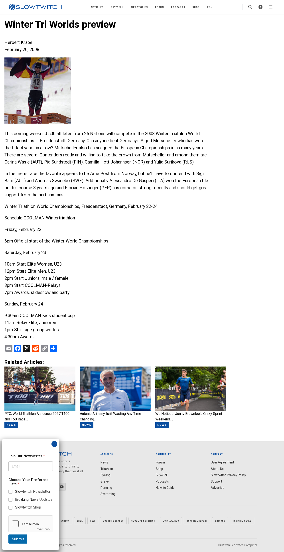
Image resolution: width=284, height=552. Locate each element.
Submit (18, 539)
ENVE (80, 520)
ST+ (209, 7)
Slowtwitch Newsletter (32, 491)
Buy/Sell (117, 7)
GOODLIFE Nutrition (143, 520)
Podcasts (178, 7)
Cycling (105, 475)
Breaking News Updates (34, 499)
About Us (217, 469)
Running (106, 487)
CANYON (65, 520)
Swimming (108, 494)
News (104, 462)
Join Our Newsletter (26, 456)
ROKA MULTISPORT (197, 520)
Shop (195, 7)
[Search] (250, 7)
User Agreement (222, 462)
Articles (97, 7)
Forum (159, 7)
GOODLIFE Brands (113, 520)
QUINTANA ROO (171, 520)
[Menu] (270, 7)
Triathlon (107, 469)
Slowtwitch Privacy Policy (228, 475)
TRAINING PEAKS (242, 520)
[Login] (260, 7)
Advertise (217, 487)
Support (216, 481)
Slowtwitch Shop (28, 507)
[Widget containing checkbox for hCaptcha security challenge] (30, 523)
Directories (139, 7)
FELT (92, 520)
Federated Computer (244, 545)
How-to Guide (165, 487)
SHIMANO (220, 520)
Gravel (105, 481)
